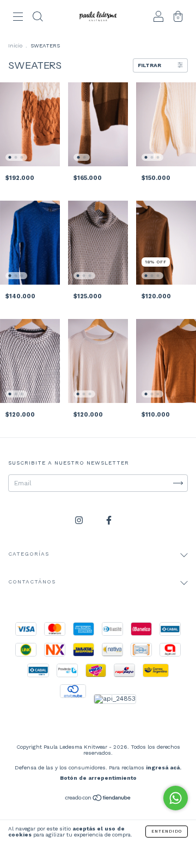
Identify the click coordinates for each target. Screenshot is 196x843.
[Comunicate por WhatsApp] (175, 798)
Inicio (15, 46)
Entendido (166, 831)
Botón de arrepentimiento (98, 778)
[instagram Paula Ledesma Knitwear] (80, 521)
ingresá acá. (163, 767)
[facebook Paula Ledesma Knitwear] (109, 521)
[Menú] (18, 18)
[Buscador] (37, 18)
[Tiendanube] (98, 799)
